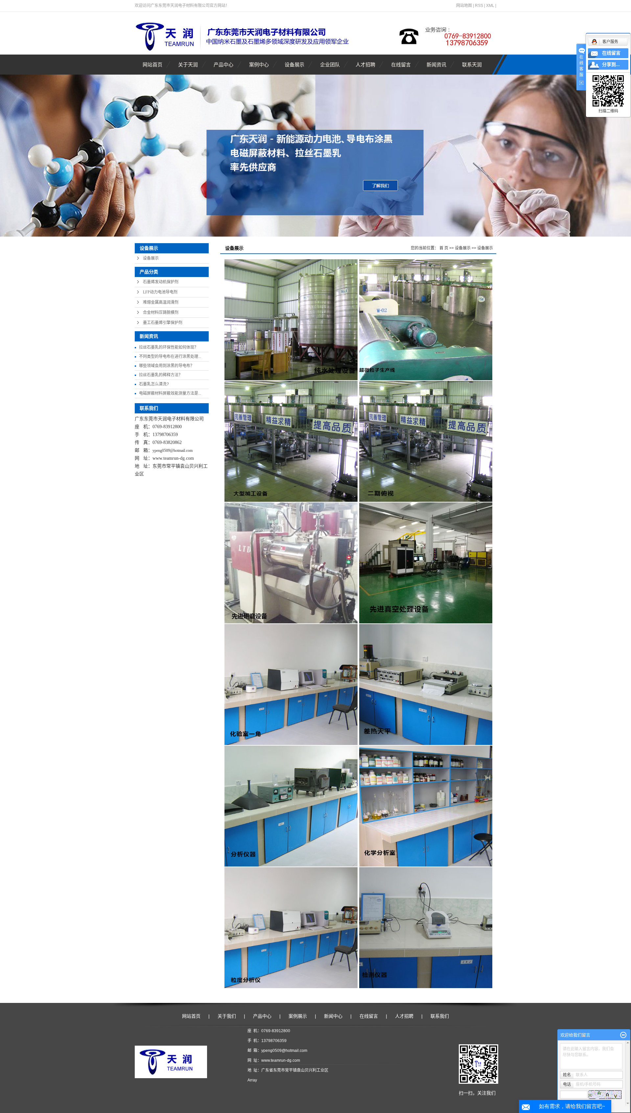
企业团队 (330, 64)
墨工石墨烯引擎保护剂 (162, 322)
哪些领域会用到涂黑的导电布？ (166, 365)
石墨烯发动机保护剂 (160, 282)
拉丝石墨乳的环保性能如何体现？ (168, 347)
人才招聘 (365, 64)
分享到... (611, 64)
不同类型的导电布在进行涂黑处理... (170, 356)
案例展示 (298, 1016)
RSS (479, 5)
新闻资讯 (436, 64)
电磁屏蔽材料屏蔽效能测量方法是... (170, 393)
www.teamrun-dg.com (173, 458)
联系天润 (472, 64)
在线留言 (401, 64)
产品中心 (223, 64)
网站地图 (464, 5)
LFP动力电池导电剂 (160, 292)
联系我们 (440, 1016)
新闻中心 (333, 1016)
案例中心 (259, 64)
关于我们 (227, 1016)
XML (490, 5)
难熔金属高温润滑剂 (160, 302)
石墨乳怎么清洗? (154, 384)
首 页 (443, 248)
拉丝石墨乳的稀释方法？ (160, 375)
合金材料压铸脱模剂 (160, 312)
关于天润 (188, 64)
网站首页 (152, 64)
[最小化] (623, 1035)
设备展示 (294, 64)
